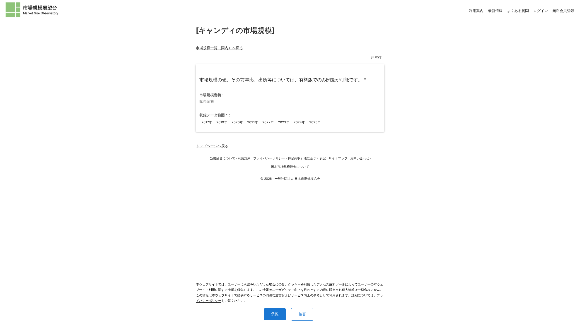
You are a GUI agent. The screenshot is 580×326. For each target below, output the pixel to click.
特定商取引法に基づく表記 (307, 158)
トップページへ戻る (212, 146)
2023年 (283, 122)
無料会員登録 (563, 10)
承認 (274, 314)
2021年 (252, 122)
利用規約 (244, 158)
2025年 (315, 122)
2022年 (268, 122)
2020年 (237, 122)
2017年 (206, 122)
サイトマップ (338, 158)
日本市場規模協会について (290, 166)
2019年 (221, 122)
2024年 (299, 122)
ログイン (540, 10)
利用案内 (476, 10)
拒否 (302, 314)
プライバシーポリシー (269, 158)
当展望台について (222, 158)
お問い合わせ (359, 158)
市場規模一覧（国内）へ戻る (219, 48)
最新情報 (495, 10)
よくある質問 (518, 10)
